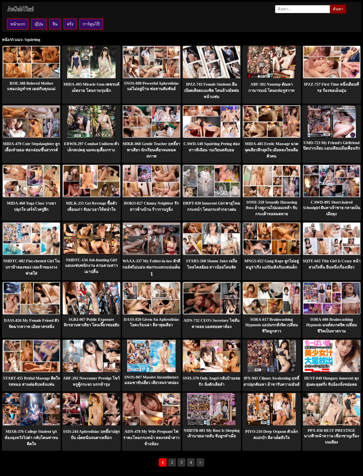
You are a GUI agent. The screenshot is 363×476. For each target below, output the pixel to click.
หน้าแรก (17, 24)
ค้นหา (338, 9)
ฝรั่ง (70, 24)
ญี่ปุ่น (39, 24)
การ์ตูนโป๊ (91, 24)
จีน (55, 24)
